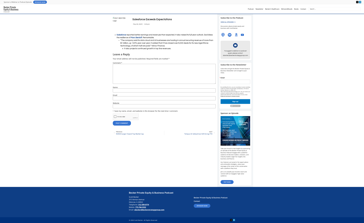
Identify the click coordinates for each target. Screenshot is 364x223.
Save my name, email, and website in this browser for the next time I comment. (146, 111)
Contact (303, 9)
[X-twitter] (357, 2)
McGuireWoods (286, 9)
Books (296, 9)
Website (116, 103)
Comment (117, 63)
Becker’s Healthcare (272, 9)
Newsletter (259, 9)
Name (115, 87)
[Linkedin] (360, 2)
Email (115, 95)
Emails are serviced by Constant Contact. (230, 96)
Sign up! (235, 101)
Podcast (251, 9)
